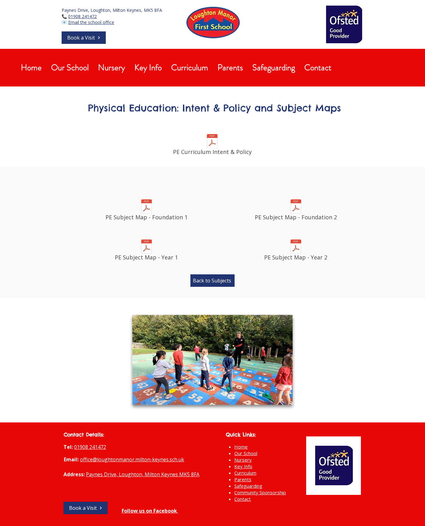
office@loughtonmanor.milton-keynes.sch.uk (132, 459)
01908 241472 (82, 16)
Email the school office (91, 22)
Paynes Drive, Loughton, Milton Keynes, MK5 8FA (112, 10)
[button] (84, 37)
